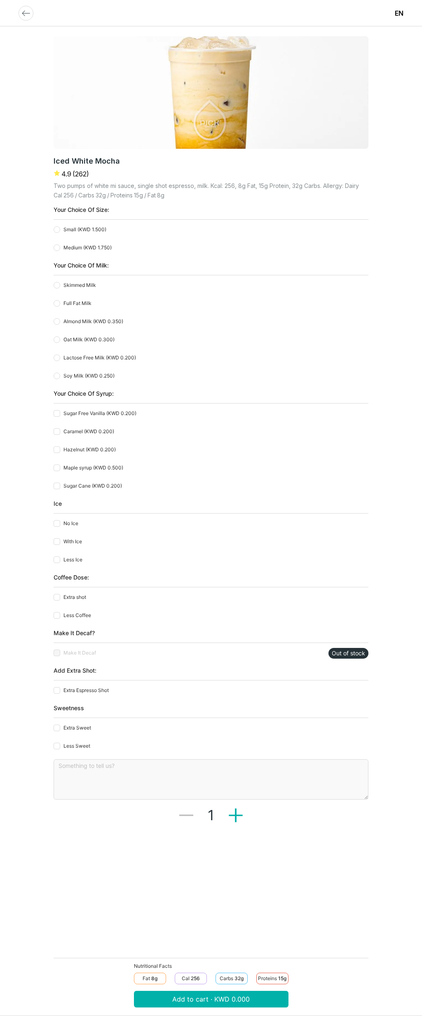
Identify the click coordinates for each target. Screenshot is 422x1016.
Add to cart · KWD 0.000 (211, 999)
